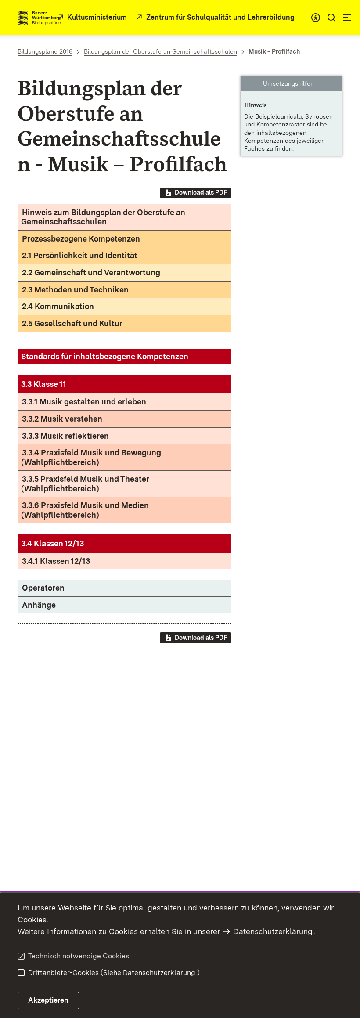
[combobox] (316, 18)
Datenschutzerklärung (273, 931)
